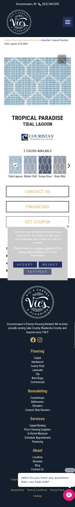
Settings (37, 271)
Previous (6, 164)
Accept (25, 264)
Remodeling (37, 391)
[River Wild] (59, 165)
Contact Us (37, 191)
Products (34, 40)
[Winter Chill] (30, 165)
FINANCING (37, 206)
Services (37, 418)
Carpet (25, 40)
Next (69, 164)
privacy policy (43, 248)
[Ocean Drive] (45, 165)
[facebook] (33, 340)
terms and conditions (32, 251)
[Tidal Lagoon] (15, 165)
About (37, 450)
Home (6, 40)
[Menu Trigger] (68, 22)
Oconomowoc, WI (26, 4)
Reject (50, 264)
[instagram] (39, 340)
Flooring (16, 40)
